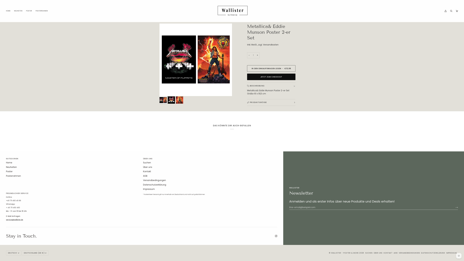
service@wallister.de (14, 219)
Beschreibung (257, 86)
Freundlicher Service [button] (17, 193)
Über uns (147, 167)
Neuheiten (11, 167)
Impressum (149, 189)
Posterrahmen (13, 175)
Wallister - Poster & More (345, 253)
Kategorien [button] (12, 158)
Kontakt (147, 171)
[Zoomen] (164, 91)
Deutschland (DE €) (34, 253)
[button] (29, 11)
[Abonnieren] (455, 207)
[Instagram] (276, 236)
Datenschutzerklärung (154, 184)
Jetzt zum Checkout (271, 77)
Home (9, 162)
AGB (145, 175)
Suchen (147, 162)
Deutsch (12, 253)
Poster (9, 171)
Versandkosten (271, 44)
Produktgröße (258, 102)
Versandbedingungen (154, 180)
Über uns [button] (147, 158)
